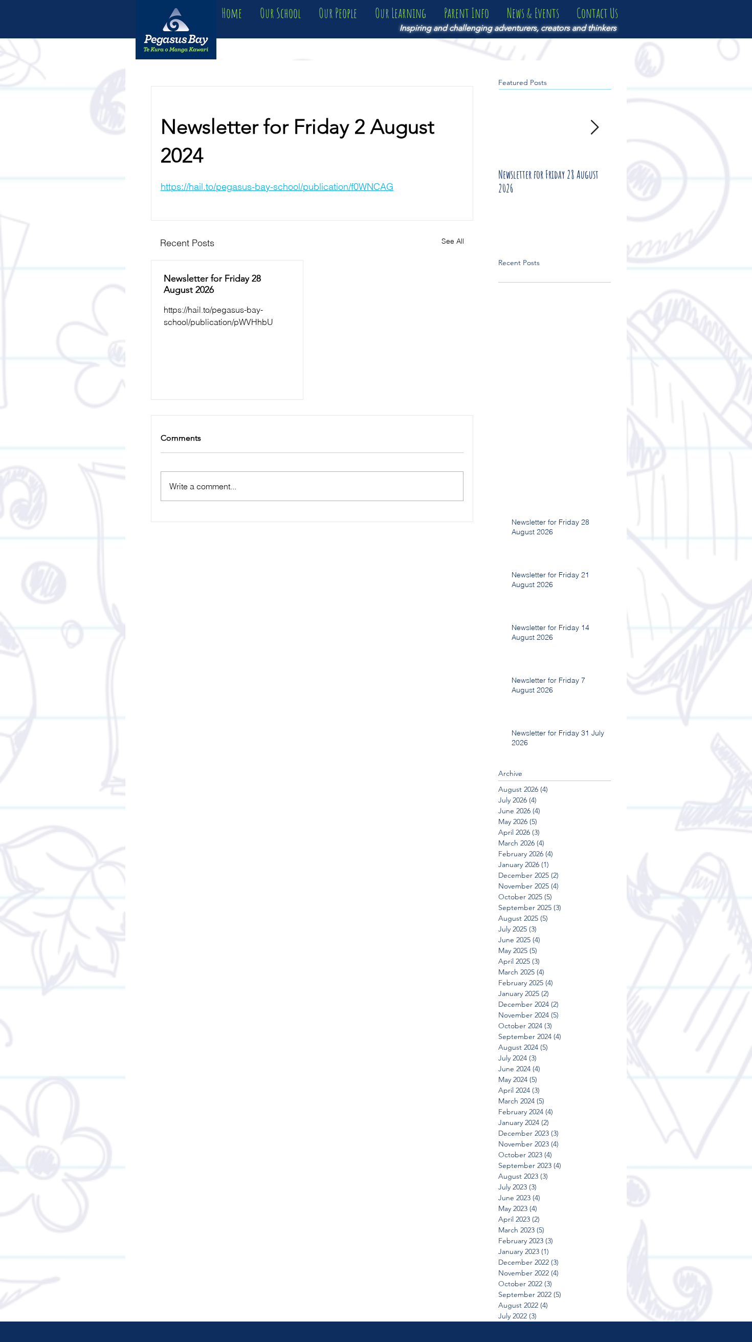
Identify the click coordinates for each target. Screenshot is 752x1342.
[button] (280, 13)
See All (452, 241)
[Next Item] (594, 128)
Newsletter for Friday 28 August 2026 (212, 284)
